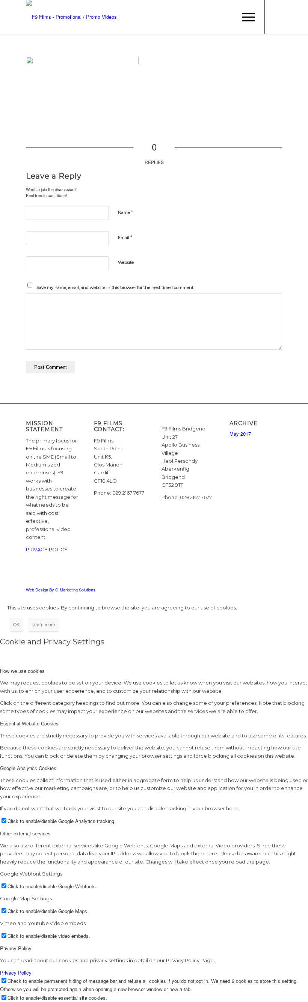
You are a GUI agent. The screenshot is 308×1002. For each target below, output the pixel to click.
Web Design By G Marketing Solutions (60, 590)
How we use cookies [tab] (22, 670)
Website (126, 262)
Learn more (43, 624)
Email (125, 237)
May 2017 (240, 433)
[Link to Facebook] (276, 17)
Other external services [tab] (25, 833)
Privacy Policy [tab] (16, 948)
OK (16, 624)
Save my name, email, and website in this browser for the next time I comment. (115, 287)
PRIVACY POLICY (47, 549)
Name (125, 212)
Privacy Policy (16, 972)
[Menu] (244, 17)
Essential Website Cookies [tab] (29, 723)
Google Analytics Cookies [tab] (28, 768)
